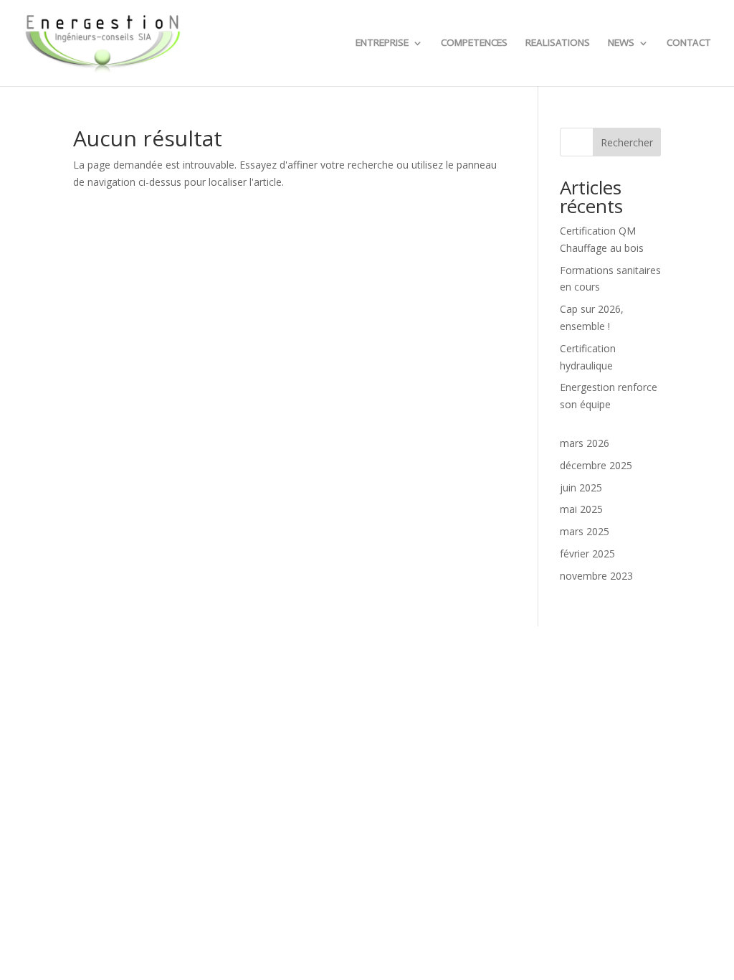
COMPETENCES (474, 43)
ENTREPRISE (382, 43)
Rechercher (627, 142)
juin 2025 (581, 487)
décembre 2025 (596, 465)
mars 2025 (584, 531)
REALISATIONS (557, 43)
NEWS (621, 43)
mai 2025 (581, 509)
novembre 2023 (596, 576)
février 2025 (587, 553)
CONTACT (689, 43)
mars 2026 (584, 443)
